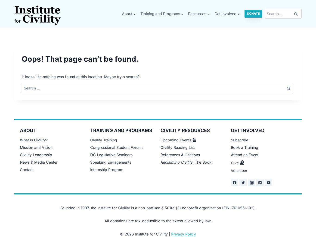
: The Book (186, 162)
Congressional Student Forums (116, 147)
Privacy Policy (183, 234)
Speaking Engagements (110, 162)
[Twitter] (243, 182)
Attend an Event (244, 155)
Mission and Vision (36, 147)
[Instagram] (251, 182)
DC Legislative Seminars (111, 155)
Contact (27, 169)
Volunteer (239, 170)
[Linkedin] (260, 182)
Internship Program (106, 169)
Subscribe (239, 140)
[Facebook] (234, 182)
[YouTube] (268, 182)
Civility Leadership (36, 155)
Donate (253, 13)
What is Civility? (34, 140)
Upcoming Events (176, 140)
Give (235, 163)
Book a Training (244, 147)
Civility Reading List (178, 147)
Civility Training (103, 140)
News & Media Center (39, 162)
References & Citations (180, 155)
